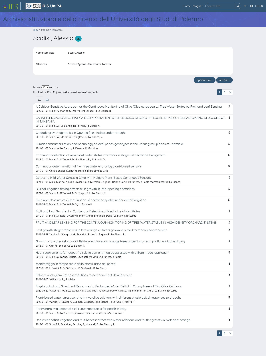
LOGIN (259, 6)
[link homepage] (11, 6)
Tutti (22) (223, 80)
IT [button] (245, 6)
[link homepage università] (44, 6)
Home (187, 6)
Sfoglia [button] (197, 6)
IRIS (35, 30)
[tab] (39, 100)
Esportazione (204, 80)
